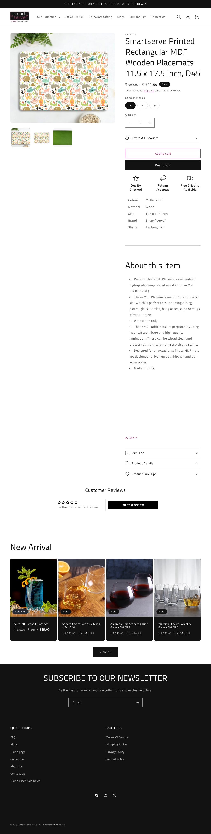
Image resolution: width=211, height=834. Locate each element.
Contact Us (17, 773)
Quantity (130, 114)
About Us (16, 766)
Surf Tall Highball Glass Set (31, 624)
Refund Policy (115, 759)
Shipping (149, 90)
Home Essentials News (25, 781)
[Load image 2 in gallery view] (41, 137)
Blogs (14, 744)
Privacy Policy (115, 752)
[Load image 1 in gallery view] (20, 137)
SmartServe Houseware (31, 824)
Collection (17, 759)
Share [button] (133, 438)
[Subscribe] (137, 702)
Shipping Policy (116, 744)
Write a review (133, 505)
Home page (17, 752)
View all (105, 652)
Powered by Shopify (55, 824)
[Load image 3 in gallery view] (62, 137)
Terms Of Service (117, 737)
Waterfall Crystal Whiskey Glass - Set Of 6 (174, 625)
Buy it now (163, 165)
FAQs (13, 737)
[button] (48, 16)
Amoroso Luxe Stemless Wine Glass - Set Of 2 (129, 625)
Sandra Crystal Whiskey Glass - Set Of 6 (81, 625)
